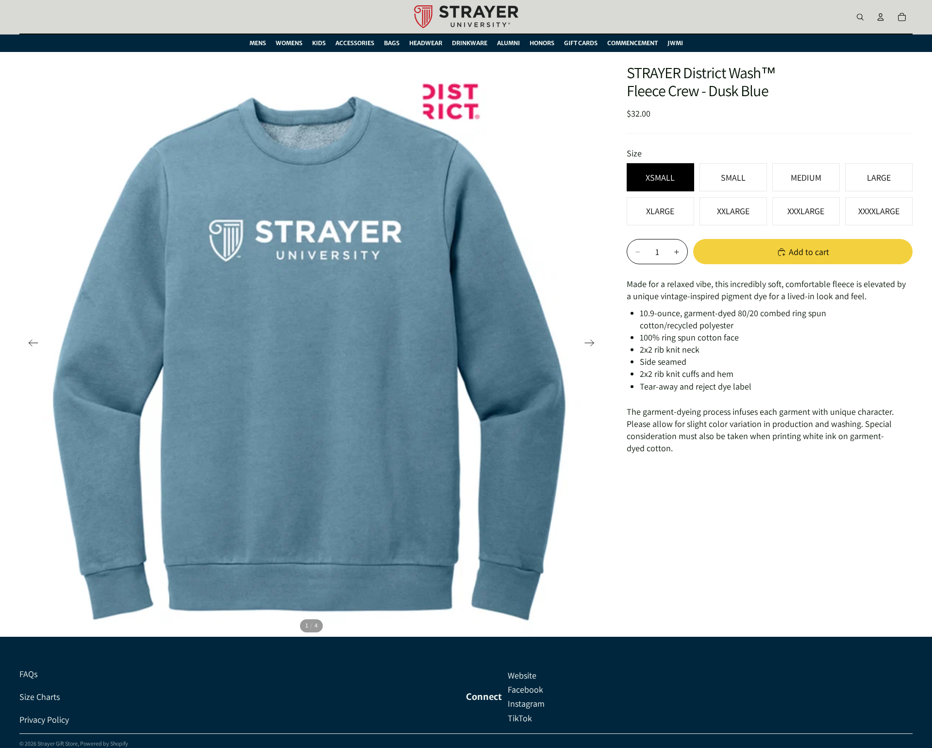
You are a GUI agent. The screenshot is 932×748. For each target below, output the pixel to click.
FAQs (28, 674)
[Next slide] (592, 344)
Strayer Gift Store (57, 743)
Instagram (526, 703)
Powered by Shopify (104, 743)
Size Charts (39, 696)
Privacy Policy (44, 719)
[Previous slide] (30, 344)
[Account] (880, 17)
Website (522, 675)
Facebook (525, 689)
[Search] (860, 17)
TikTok (520, 718)
